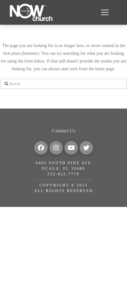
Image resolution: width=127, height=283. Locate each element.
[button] (104, 12)
